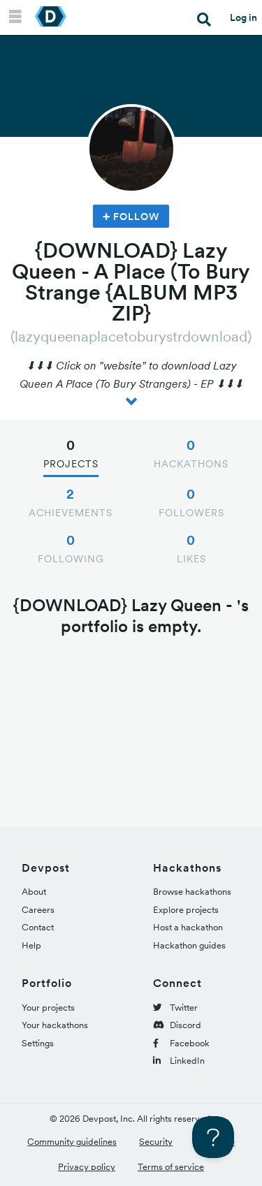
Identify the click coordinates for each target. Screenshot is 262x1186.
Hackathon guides (189, 945)
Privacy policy (86, 1167)
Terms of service (171, 1167)
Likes (191, 548)
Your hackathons (55, 1025)
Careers (38, 910)
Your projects (48, 1007)
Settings (38, 1043)
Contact (38, 927)
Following (71, 548)
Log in (243, 17)
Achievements (70, 502)
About (34, 892)
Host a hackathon (188, 927)
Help (31, 945)
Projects (71, 453)
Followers (191, 502)
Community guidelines (72, 1142)
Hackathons (191, 453)
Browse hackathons (192, 892)
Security (156, 1142)
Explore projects (186, 910)
